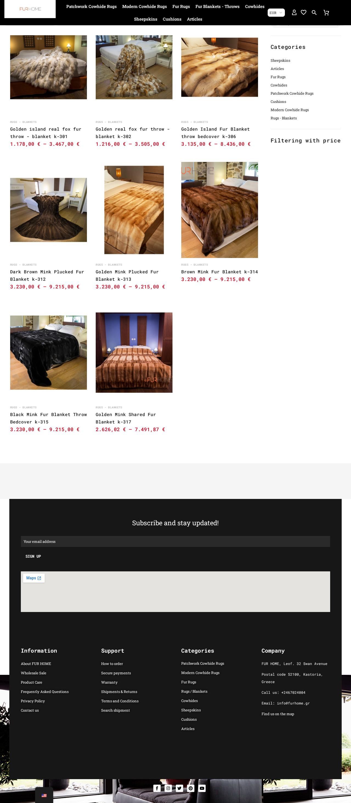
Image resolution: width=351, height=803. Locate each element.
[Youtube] (202, 788)
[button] (314, 12)
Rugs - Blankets (284, 118)
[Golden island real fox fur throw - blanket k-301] (48, 67)
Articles (194, 19)
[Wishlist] (303, 12)
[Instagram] (168, 788)
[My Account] (294, 12)
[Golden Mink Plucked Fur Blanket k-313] (134, 210)
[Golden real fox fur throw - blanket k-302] (134, 67)
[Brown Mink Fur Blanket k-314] (219, 210)
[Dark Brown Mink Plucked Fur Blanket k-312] (48, 210)
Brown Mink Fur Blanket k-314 (219, 271)
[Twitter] (179, 788)
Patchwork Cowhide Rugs (91, 6)
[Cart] (326, 12)
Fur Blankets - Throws (218, 6)
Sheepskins (145, 19)
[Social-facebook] (157, 788)
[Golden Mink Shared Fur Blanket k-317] (134, 353)
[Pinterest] (190, 788)
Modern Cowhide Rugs (144, 6)
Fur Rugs (181, 6)
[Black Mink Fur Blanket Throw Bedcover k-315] (48, 353)
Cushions (172, 19)
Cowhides (255, 6)
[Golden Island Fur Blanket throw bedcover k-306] (219, 67)
